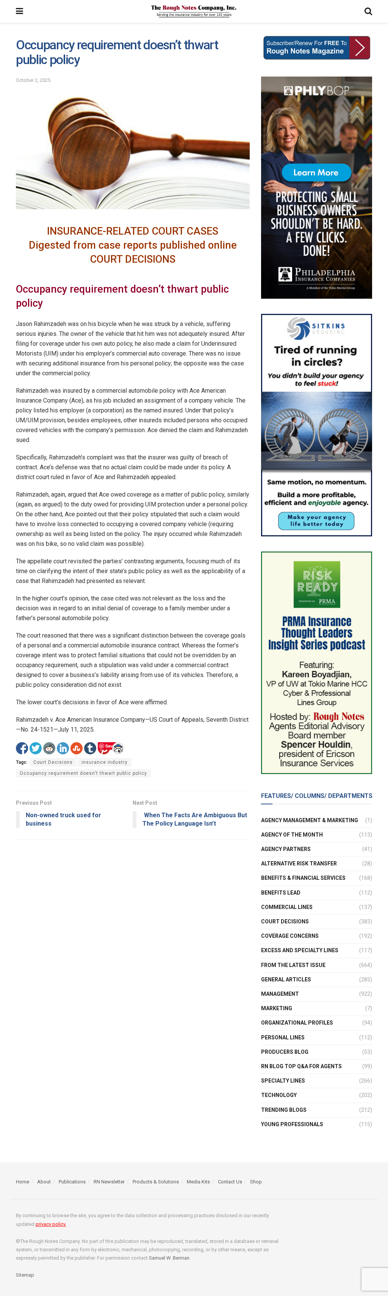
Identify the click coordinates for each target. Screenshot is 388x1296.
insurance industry (104, 762)
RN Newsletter (109, 1182)
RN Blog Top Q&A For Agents (301, 1066)
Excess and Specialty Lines (299, 950)
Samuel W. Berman (169, 1258)
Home (22, 1182)
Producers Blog (284, 1052)
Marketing (276, 1008)
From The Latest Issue (293, 965)
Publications (72, 1182)
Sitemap (25, 1275)
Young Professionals (292, 1124)
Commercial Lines (287, 907)
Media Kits (198, 1182)
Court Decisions (53, 762)
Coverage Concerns (290, 936)
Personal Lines (283, 1037)
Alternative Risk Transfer (299, 863)
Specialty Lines (283, 1081)
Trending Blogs (284, 1110)
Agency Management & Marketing (309, 820)
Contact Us (230, 1182)
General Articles (286, 979)
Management (280, 994)
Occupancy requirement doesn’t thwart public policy (83, 773)
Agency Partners (286, 849)
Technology (279, 1095)
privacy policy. (51, 1224)
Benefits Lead (280, 893)
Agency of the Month (292, 835)
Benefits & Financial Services (303, 878)
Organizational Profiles (297, 1023)
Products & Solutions (156, 1182)
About (44, 1182)
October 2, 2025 (33, 80)
